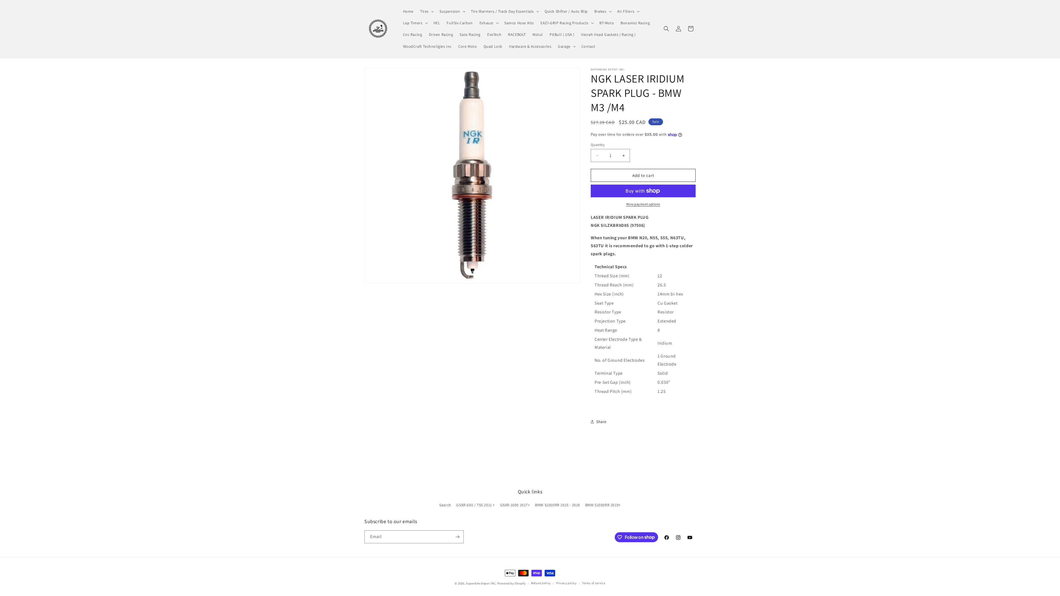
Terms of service (593, 583)
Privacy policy (566, 583)
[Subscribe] (457, 536)
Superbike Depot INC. (481, 583)
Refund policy (541, 583)
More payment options (643, 204)
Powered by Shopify (511, 583)
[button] (426, 11)
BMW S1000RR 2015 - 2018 (557, 504)
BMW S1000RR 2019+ (603, 504)
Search (445, 504)
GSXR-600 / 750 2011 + (475, 504)
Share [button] (601, 421)
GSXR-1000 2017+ (515, 504)
